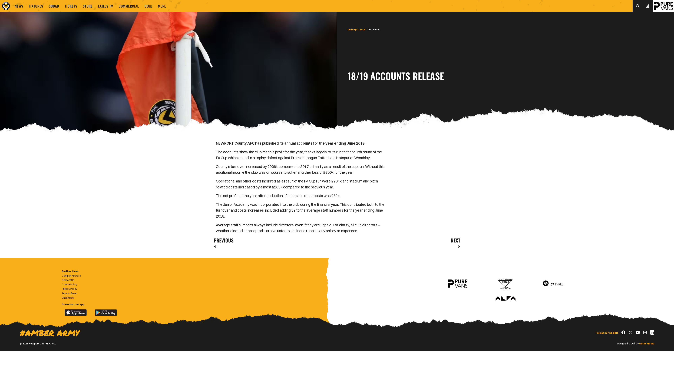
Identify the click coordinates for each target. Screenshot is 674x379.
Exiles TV (105, 6)
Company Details (71, 275)
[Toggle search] (638, 6)
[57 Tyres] (553, 283)
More (162, 6)
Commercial (129, 6)
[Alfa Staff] (505, 298)
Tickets (71, 6)
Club (148, 6)
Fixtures (36, 6)
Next (455, 240)
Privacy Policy (69, 288)
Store (87, 6)
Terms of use (69, 293)
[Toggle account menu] (648, 6)
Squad (54, 6)
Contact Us (68, 280)
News (19, 6)
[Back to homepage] (6, 6)
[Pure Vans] (663, 6)
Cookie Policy (69, 284)
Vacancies (68, 297)
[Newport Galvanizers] (505, 283)
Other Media (646, 343)
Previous (222, 240)
